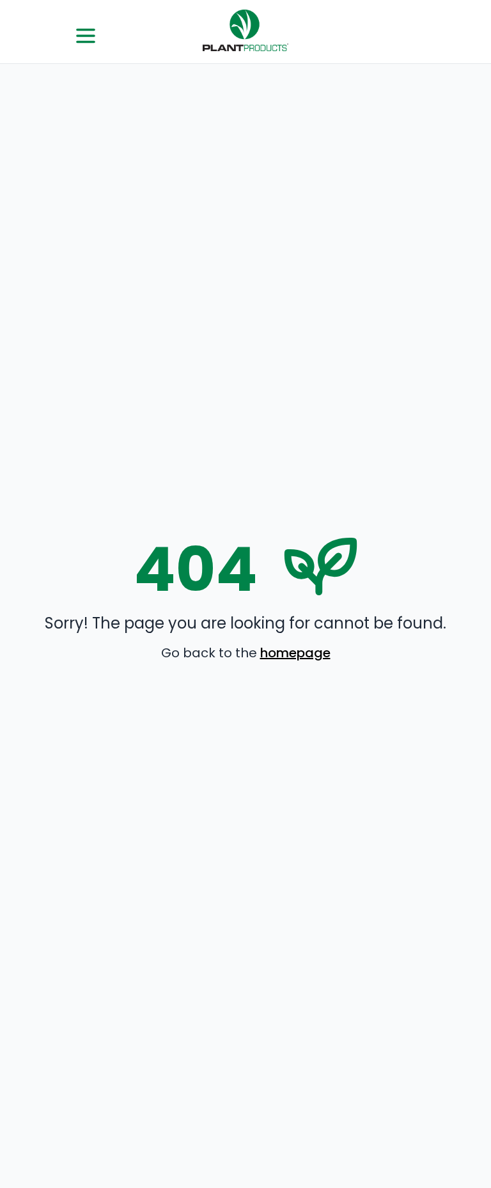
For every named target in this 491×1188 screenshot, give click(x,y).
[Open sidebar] (86, 36)
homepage (295, 653)
